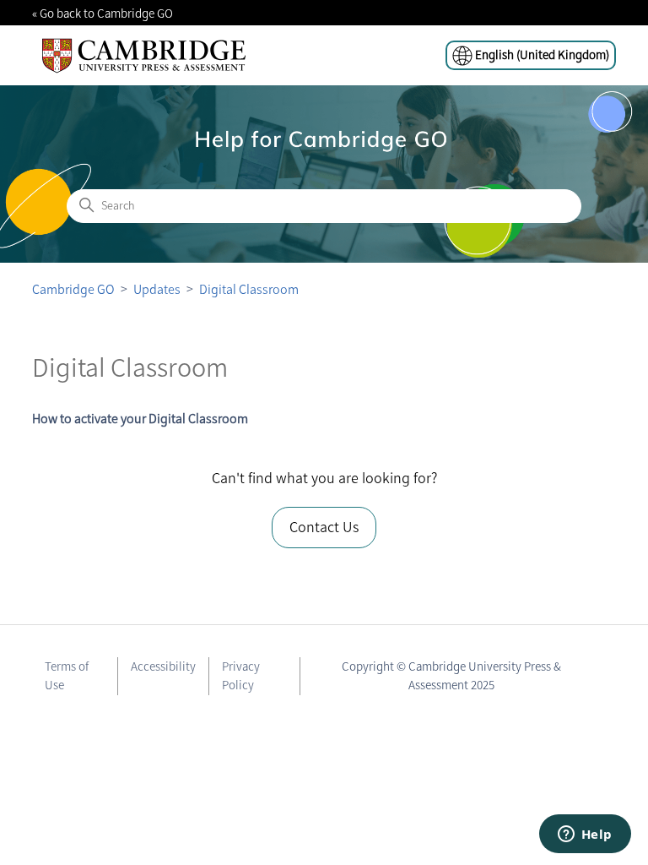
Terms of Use (67, 676)
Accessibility (163, 666)
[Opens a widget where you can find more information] (584, 835)
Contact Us (324, 527)
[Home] (144, 56)
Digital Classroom (249, 289)
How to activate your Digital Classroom (140, 419)
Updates (157, 289)
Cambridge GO (73, 289)
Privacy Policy (241, 676)
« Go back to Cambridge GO (102, 13)
